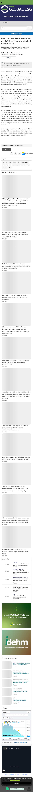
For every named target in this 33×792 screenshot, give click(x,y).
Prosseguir (16, 783)
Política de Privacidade (15, 780)
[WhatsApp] (7, 788)
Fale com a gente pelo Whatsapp (17, 788)
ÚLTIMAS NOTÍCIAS (9, 658)
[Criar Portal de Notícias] (29, 789)
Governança (16, 34)
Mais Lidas (6, 559)
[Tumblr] (19, 153)
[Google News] (26, 153)
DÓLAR (4, 708)
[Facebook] (11, 153)
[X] (15, 153)
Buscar (29, 28)
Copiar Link (7, 149)
